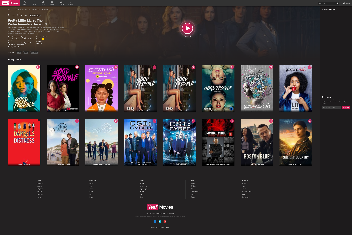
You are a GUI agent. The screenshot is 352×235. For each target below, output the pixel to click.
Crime (14, 37)
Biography (40, 189)
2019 (43, 41)
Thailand (244, 189)
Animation (40, 186)
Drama (19, 37)
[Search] (337, 3)
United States (17, 47)
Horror (90, 194)
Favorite (12, 15)
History (91, 191)
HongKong (245, 180)
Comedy (39, 191)
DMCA (167, 228)
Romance (142, 191)
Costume (40, 194)
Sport (192, 180)
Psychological (144, 189)
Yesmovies (159, 213)
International (246, 197)
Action (39, 180)
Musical (142, 180)
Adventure (40, 183)
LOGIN (347, 3)
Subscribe (346, 107)
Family (90, 186)
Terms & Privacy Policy (157, 228)
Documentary (92, 180)
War (192, 189)
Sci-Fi (141, 194)
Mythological (143, 186)
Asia (243, 186)
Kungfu (91, 197)
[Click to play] (187, 28)
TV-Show (193, 186)
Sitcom (142, 197)
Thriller (193, 183)
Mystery (23, 37)
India (243, 194)
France (244, 183)
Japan (193, 197)
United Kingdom (247, 191)
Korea (193, 194)
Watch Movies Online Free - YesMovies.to (10, 3)
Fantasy (91, 189)
